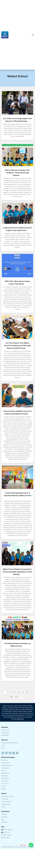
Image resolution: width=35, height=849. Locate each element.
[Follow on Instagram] (10, 753)
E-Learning (4, 783)
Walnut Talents (5, 778)
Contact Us (4, 822)
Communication (5, 762)
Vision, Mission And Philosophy (9, 742)
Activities (3, 788)
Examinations (4, 768)
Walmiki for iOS (5, 837)
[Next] (22, 697)
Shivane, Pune (5, 730)
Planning (3, 770)
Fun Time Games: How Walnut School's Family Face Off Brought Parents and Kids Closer (17, 345)
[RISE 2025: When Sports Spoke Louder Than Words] (17, 265)
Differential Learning (6, 765)
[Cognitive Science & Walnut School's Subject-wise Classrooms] (17, 213)
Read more (20, 719)
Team (2, 748)
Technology (4, 781)
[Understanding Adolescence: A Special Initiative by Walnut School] (17, 477)
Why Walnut (4, 816)
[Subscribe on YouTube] (17, 753)
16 (11, 697)
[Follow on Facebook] (2, 753)
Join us (3, 745)
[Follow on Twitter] (6, 753)
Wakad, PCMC (5, 735)
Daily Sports (4, 775)
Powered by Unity (20, 847)
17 (16, 697)
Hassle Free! (4, 760)
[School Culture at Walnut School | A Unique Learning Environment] (17, 395)
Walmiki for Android (6, 835)
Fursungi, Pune (5, 732)
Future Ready (4, 799)
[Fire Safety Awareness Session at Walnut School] (17, 627)
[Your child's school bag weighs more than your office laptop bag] (17, 103)
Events (3, 786)
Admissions (4, 814)
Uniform (3, 806)
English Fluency (5, 773)
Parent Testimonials (6, 801)
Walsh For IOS (6, 832)
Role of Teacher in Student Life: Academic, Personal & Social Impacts (17, 172)
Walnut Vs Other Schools (7, 796)
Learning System (5, 804)
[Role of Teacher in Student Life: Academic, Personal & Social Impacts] (17, 154)
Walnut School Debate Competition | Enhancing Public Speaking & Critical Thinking (17, 571)
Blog (2, 819)
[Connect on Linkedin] (13, 753)
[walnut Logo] (4, 35)
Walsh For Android (7, 829)
